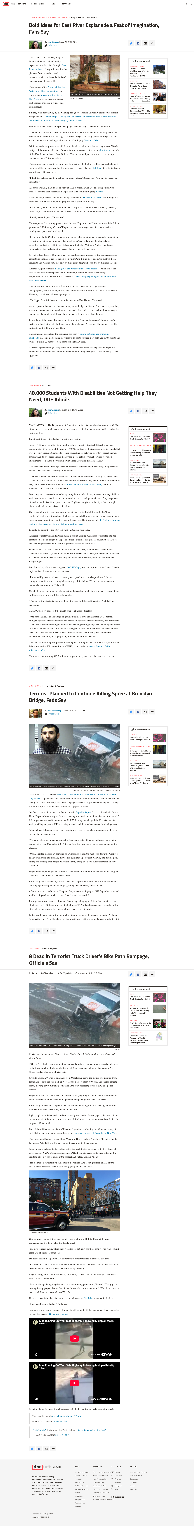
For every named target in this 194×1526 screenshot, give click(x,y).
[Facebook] (112, 1475)
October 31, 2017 (60, 1421)
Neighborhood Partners (138, 1472)
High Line (97, 167)
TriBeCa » (134, 1005)
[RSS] (112, 1489)
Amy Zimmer (53, 42)
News (54, 4)
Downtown (35, 385)
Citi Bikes (88, 1298)
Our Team (133, 1482)
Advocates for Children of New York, (84, 484)
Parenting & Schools (82, 1489)
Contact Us (134, 1479)
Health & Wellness (81, 1486)
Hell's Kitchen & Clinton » (140, 446)
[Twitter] (112, 1472)
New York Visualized (100, 1479)
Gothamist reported (58, 1313)
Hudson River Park (92, 197)
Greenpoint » (135, 81)
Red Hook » (134, 460)
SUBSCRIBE (119, 1497)
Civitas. (100, 191)
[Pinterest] (112, 1479)
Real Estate (92, 17)
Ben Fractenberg (54, 710)
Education (46, 385)
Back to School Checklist (102, 1472)
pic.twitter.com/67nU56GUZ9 (91, 1429)
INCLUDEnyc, (74, 567)
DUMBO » (133, 434)
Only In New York (78, 17)
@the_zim (52, 45)
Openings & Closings (100, 1489)
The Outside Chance (100, 1475)
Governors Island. (92, 140)
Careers (132, 1486)
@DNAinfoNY (39, 1429)
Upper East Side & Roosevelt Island (49, 17)
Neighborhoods (38, 4)
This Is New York (99, 1496)
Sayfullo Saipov (83, 812)
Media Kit (133, 1489)
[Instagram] (112, 1486)
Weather (78, 1506)
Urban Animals (80, 1503)
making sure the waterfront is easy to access (76, 268)
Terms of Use (37, 1513)
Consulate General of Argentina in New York (95, 1133)
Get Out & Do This (99, 1486)
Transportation (80, 1499)
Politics (77, 1492)
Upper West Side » (137, 93)
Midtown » (134, 1020)
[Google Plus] (112, 1482)
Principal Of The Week (101, 1492)
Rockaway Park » (137, 66)
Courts (45, 686)
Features (66, 4)
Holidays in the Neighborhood (103, 1499)
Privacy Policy (48, 1513)
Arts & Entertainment (82, 1472)
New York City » (136, 475)
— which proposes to (52, 116)
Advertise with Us (136, 1475)
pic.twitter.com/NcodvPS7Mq (66, 1416)
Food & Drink (79, 1482)
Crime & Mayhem (56, 686)
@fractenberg (53, 713)
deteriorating (106, 150)
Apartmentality (98, 1482)
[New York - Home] (9, 4)
